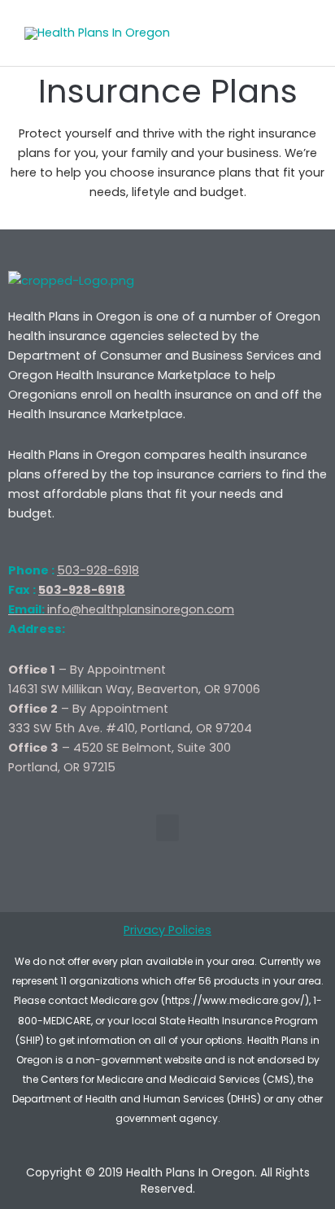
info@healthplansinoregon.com (121, 609)
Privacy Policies (167, 930)
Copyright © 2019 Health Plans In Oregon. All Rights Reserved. (168, 1180)
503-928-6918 (98, 570)
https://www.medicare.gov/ (235, 1000)
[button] (167, 827)
